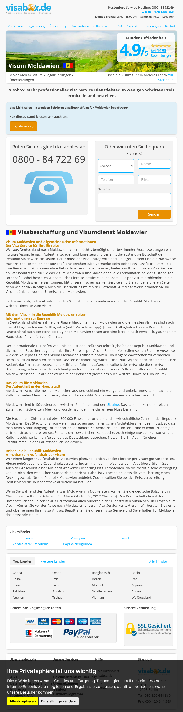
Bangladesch (101, 572)
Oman (56, 572)
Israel (124, 538)
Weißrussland (141, 597)
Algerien (18, 597)
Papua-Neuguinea (77, 544)
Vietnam (98, 597)
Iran (134, 579)
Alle (158, 561)
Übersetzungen (60, 26)
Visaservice (15, 26)
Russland (58, 591)
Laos (55, 585)
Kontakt (170, 26)
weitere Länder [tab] (53, 561)
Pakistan (19, 591)
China (17, 579)
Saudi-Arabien (102, 591)
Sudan (136, 591)
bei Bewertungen (161, 53)
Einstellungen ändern (58, 701)
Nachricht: (104, 189)
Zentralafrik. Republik (30, 544)
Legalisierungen (58, 75)
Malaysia (77, 538)
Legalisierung (36, 26)
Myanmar (139, 585)
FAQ (119, 26)
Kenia (16, 585)
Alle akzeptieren (23, 701)
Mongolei (98, 585)
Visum (38, 75)
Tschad (57, 597)
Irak (55, 579)
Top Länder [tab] (22, 561)
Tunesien (30, 538)
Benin (136, 572)
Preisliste (132, 26)
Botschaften (104, 26)
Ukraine (113, 404)
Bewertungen (152, 26)
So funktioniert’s (83, 26)
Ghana (17, 572)
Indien (96, 579)
